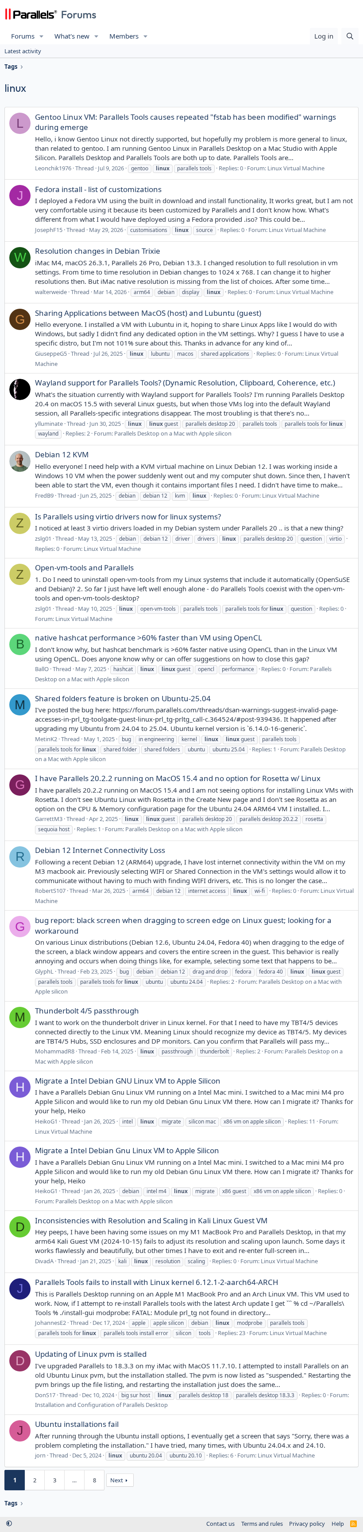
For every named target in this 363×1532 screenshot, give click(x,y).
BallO (42, 669)
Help (338, 1524)
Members (124, 35)
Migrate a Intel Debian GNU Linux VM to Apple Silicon (127, 1081)
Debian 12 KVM (62, 454)
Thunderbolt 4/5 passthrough (87, 1011)
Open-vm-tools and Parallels (84, 567)
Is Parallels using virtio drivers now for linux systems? (128, 516)
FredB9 (44, 495)
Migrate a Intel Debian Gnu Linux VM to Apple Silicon (127, 1150)
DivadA (44, 1261)
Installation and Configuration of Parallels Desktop (101, 1405)
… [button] (74, 1480)
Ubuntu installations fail (77, 1424)
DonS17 (45, 1395)
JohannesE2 (50, 1323)
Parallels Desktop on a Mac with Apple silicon (173, 433)
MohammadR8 (54, 1051)
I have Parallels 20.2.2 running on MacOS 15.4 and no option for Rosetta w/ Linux (178, 778)
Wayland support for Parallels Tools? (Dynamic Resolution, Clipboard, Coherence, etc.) (185, 382)
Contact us (220, 1524)
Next (116, 1480)
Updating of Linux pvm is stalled (91, 1354)
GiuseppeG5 (51, 353)
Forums (23, 35)
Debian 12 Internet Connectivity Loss (100, 850)
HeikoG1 (46, 1121)
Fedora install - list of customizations (98, 189)
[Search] (350, 36)
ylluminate (49, 424)
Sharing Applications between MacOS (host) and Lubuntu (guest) (148, 313)
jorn (40, 1455)
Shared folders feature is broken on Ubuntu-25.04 (123, 698)
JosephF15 (48, 230)
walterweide (51, 292)
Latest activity (22, 51)
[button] (41, 36)
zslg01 (43, 538)
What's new (71, 35)
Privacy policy (307, 1524)
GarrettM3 (48, 819)
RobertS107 (50, 891)
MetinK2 (46, 739)
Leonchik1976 (53, 168)
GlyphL (44, 971)
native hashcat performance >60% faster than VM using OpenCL (148, 637)
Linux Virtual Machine (295, 168)
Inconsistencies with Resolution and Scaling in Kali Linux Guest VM (151, 1220)
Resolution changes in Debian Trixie (97, 251)
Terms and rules (262, 1524)
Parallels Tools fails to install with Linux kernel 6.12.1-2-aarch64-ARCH (156, 1282)
